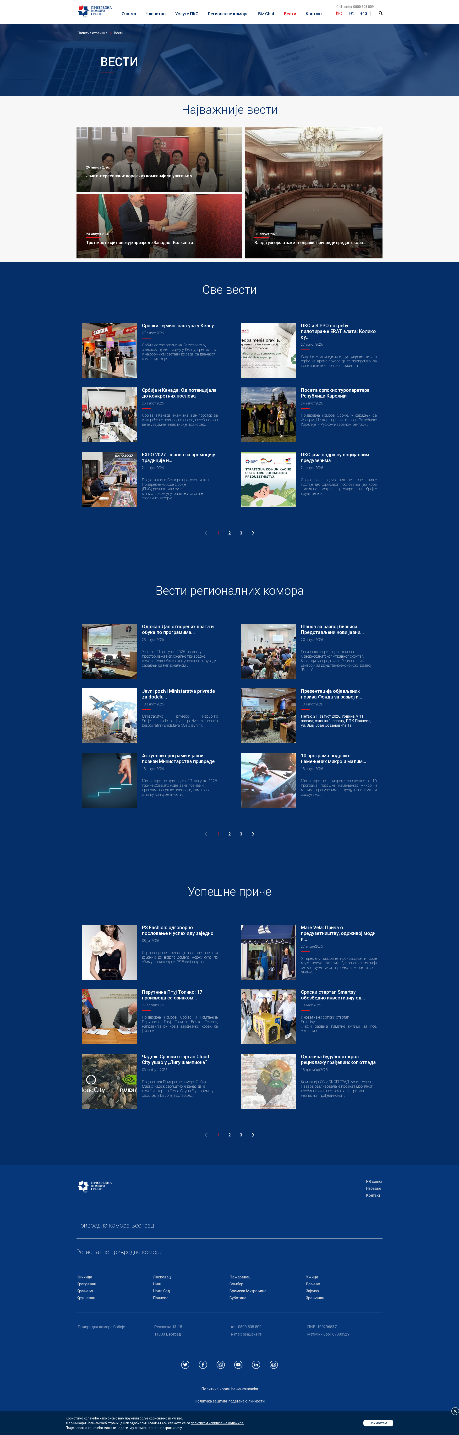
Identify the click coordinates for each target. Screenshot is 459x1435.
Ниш (157, 1284)
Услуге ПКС (186, 13)
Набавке (373, 1188)
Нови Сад (161, 1291)
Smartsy (308, 1022)
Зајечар (312, 1291)
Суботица (238, 1298)
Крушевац (85, 1298)
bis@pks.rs (252, 1334)
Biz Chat (266, 13)
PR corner (374, 1181)
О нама (129, 13)
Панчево (161, 1298)
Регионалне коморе (228, 13)
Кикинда (84, 1277)
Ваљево (313, 1284)
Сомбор (236, 1284)
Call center (355, 7)
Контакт (314, 13)
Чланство (156, 13)
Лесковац (162, 1277)
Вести (290, 13)
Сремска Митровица (248, 1291)
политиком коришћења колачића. (217, 1423)
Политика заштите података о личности (230, 1401)
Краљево (84, 1291)
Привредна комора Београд (115, 1225)
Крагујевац (86, 1284)
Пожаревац (240, 1277)
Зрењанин (315, 1298)
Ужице (312, 1277)
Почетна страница (92, 33)
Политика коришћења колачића (229, 1389)
